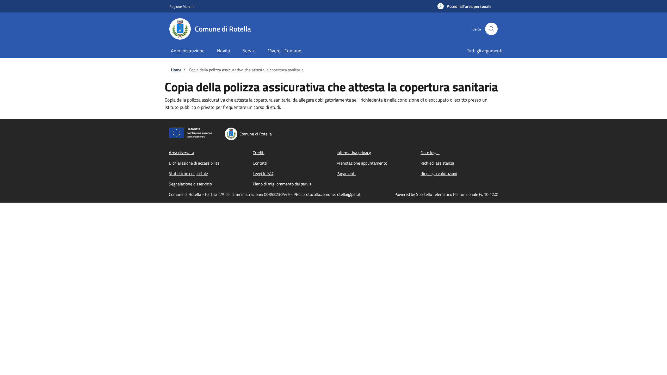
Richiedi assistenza (437, 163)
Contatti (260, 163)
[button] (464, 6)
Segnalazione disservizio (190, 184)
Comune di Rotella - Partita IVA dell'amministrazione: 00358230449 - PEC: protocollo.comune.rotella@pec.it (265, 194)
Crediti (258, 152)
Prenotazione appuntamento (362, 163)
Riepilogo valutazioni (439, 173)
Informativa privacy (354, 152)
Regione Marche (181, 6)
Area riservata (181, 152)
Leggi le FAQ (264, 173)
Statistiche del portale (188, 173)
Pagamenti (346, 173)
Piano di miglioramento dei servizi (282, 184)
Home (176, 70)
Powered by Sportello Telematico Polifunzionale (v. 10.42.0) (446, 194)
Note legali (430, 152)
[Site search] (491, 29)
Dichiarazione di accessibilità (194, 163)
